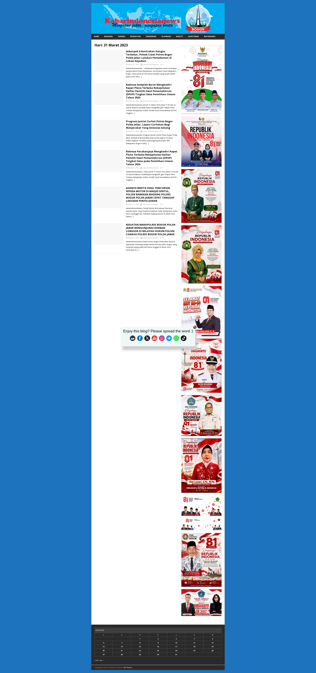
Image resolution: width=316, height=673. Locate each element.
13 (103, 646)
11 (194, 643)
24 (176, 650)
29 (140, 654)
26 (212, 650)
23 (158, 650)
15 (140, 646)
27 (103, 654)
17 (176, 646)
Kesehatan (135, 36)
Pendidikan (151, 36)
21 (122, 650)
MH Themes (128, 667)
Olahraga (166, 36)
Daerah (121, 36)
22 (140, 650)
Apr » (101, 660)
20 (103, 650)
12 (212, 643)
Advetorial (193, 36)
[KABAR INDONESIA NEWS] (158, 32)
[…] (140, 76)
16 (158, 646)
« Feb (96, 660)
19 (212, 646)
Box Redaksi (209, 36)
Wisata (179, 36)
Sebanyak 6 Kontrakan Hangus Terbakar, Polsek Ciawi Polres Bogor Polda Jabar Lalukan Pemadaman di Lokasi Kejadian (149, 56)
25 (194, 650)
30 (158, 654)
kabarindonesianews (150, 64)
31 (176, 654)
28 (122, 654)
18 (194, 646)
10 (176, 643)
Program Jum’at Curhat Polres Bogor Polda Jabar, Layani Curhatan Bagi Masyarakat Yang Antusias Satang (149, 124)
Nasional (108, 36)
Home (96, 36)
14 (122, 646)
